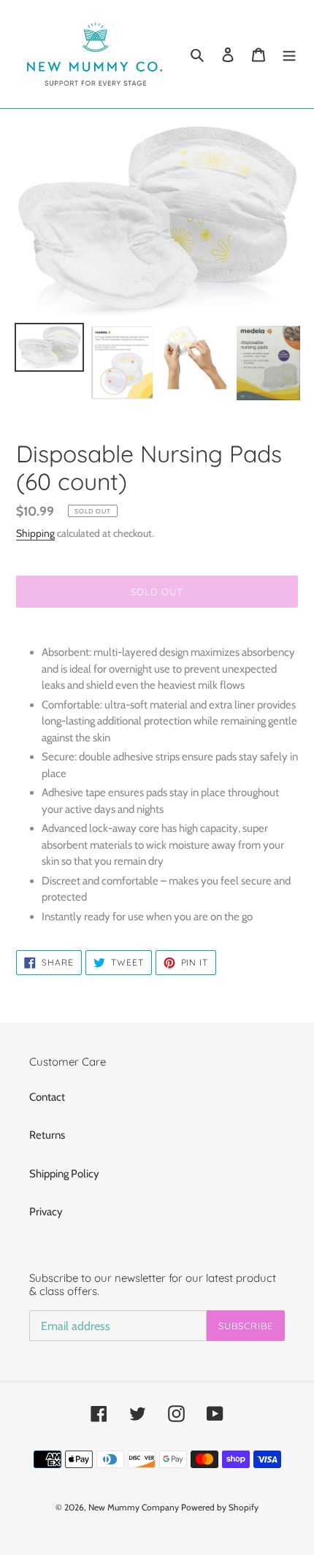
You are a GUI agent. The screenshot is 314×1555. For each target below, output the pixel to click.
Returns (47, 1135)
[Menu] (289, 54)
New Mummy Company (133, 1507)
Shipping (35, 533)
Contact (47, 1097)
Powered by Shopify (220, 1507)
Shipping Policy (64, 1173)
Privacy (46, 1211)
